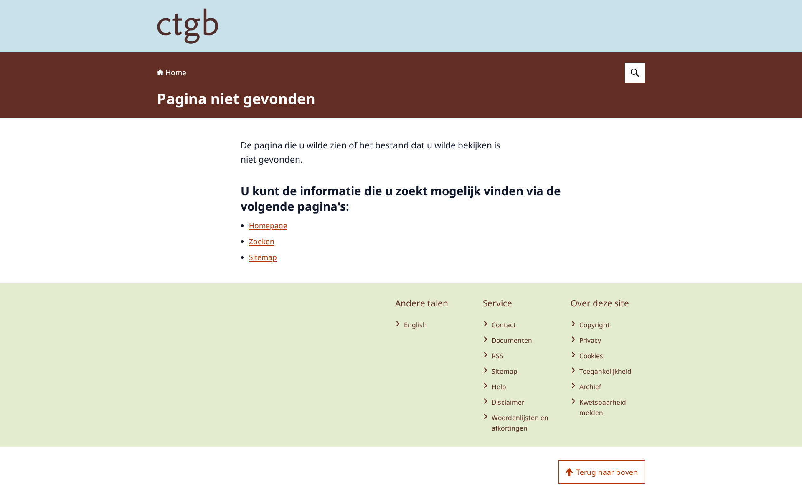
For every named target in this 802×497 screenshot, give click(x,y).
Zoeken (261, 241)
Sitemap (263, 257)
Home (175, 72)
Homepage (268, 225)
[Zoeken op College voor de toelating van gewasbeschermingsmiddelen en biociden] (635, 73)
